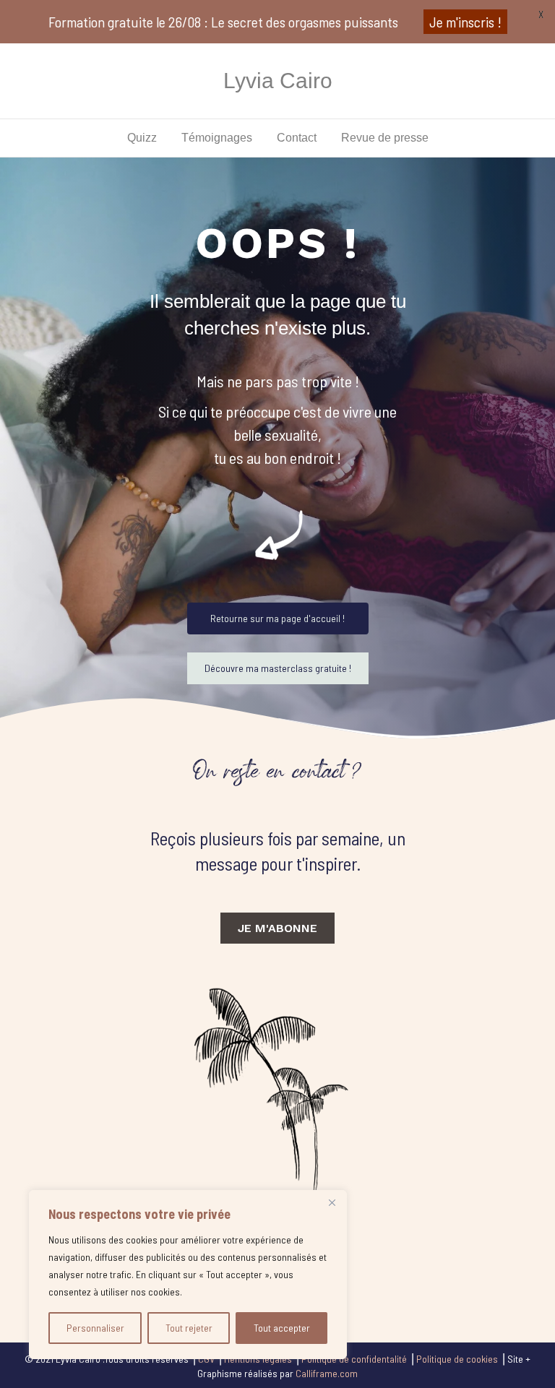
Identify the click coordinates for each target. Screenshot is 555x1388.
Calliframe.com (327, 1373)
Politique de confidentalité (354, 1359)
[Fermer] (331, 1202)
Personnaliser (95, 1328)
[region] (188, 1274)
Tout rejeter (188, 1328)
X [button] (540, 14)
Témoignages (216, 138)
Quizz (142, 138)
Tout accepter (282, 1328)
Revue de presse (385, 138)
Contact (297, 138)
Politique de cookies (457, 1359)
